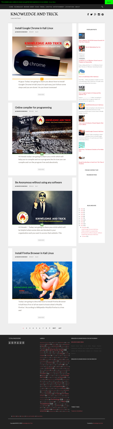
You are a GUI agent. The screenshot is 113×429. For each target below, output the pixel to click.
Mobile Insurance (66, 379)
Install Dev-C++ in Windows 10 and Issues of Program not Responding (90, 61)
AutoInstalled (49, 346)
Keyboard (59, 375)
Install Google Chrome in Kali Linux (34, 28)
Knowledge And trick (98, 423)
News (46, 382)
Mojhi (42, 381)
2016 (82, 220)
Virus (42, 407)
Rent (54, 388)
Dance (62, 355)
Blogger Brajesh (53, 347)
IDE (42, 371)
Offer (53, 382)
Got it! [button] (109, 2)
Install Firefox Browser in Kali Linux (34, 253)
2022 (82, 209)
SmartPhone (42, 393)
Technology (18, 7)
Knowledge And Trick (34, 14)
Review (26, 7)
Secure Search (61, 390)
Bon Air (64, 347)
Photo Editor (47, 384)
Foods (57, 364)
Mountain (47, 381)
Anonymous (42, 344)
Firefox (41, 364)
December (84, 227)
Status (54, 395)
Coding (61, 353)
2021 (82, 210)
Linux (67, 377)
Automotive (63, 346)
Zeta (62, 411)
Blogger (46, 347)
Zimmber (66, 411)
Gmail (60, 366)
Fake (56, 362)
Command (67, 353)
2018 (82, 216)
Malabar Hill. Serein (51, 379)
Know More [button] (52, 2)
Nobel (49, 382)
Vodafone (56, 407)
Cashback (47, 353)
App (58, 344)
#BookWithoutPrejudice (44, 342)
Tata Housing (42, 399)
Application (67, 344)
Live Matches (69, 7)
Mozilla (51, 381)
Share (52, 392)
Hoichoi (42, 370)
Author (13, 416)
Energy (66, 359)
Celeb (52, 353)
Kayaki (54, 375)
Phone (68, 382)
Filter (62, 362)
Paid (65, 382)
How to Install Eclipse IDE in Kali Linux (88, 76)
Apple (62, 344)
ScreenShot (43, 390)
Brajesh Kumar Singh (21, 32)
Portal (52, 386)
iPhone (58, 373)
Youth (59, 411)
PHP (58, 384)
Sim (64, 392)
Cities (56, 353)
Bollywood (59, 347)
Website (47, 409)
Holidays (48, 370)
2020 (82, 212)
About (77, 7)
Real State (49, 388)
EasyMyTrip (47, 359)
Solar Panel (49, 395)
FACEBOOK (50, 362)
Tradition (47, 401)
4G (51, 342)
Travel (42, 7)
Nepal (64, 381)
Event (32, 7)
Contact (22, 416)
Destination (42, 357)
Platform (43, 386)
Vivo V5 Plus (50, 407)
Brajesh (43, 350)
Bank (68, 346)
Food (37, 7)
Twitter (46, 405)
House (56, 370)
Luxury (41, 379)
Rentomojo (58, 388)
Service (43, 392)
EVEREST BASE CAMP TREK (64, 361)
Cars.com (65, 351)
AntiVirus (54, 344)
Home (11, 7)
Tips (69, 399)
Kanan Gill (50, 375)
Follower (53, 364)
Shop (55, 392)
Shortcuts (60, 392)
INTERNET (43, 373)
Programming (59, 386)
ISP (64, 373)
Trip (54, 403)
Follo (49, 364)
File (59, 362)
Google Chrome (66, 366)
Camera (56, 351)
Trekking (57, 401)
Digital (56, 357)
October (84, 236)
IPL (62, 373)
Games (51, 366)
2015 (82, 222)
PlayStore (48, 386)
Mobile (58, 379)
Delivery (66, 355)
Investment (51, 373)
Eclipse (52, 359)
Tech (47, 399)
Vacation (65, 405)
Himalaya (68, 368)
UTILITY (58, 405)
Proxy (44, 388)
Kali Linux (44, 375)
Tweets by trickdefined (76, 411)
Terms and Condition (30, 416)
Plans (68, 384)
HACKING (49, 368)
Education (57, 359)
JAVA (68, 373)
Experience (43, 362)
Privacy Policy (39, 416)
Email (62, 359)
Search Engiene (54, 390)
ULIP (51, 405)
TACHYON (52, 397)
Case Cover (42, 353)
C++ (48, 351)
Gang (56, 366)
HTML (68, 370)
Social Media (49, 393)
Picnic (61, 384)
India (45, 371)
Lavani (48, 377)
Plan (65, 384)
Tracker (42, 401)
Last (59, 328)
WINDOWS (43, 411)
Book (68, 347)
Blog (42, 347)
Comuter (48, 355)
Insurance (63, 371)
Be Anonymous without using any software (38, 182)
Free (61, 364)
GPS (41, 368)
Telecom (65, 399)
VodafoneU (62, 407)
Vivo (46, 407)
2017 (82, 218)
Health (63, 368)
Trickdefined (45, 404)
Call (52, 351)
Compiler (42, 355)
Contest (53, 355)
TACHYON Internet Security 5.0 (62, 397)
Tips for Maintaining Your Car (92, 47)
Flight (45, 364)
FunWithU (42, 366)
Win (67, 409)
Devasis (52, 357)
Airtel (67, 342)
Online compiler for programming (33, 107)
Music (60, 381)
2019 (82, 214)
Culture (58, 355)
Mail (45, 379)
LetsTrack (53, 377)
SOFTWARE (57, 393)
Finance (66, 362)
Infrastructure (50, 371)
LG (57, 377)
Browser (42, 351)
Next (54, 328)
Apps (42, 346)
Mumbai (56, 381)
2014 (82, 223)
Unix (54, 405)
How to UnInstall (62, 370)
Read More (41, 94)
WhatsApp (54, 409)
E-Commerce (62, 357)
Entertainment (58, 7)
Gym (44, 368)
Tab (47, 397)
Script (48, 390)
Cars (60, 352)
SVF (64, 395)
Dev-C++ (47, 357)
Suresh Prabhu (59, 395)
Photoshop (54, 384)
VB (68, 405)
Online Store (59, 383)
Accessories (55, 342)
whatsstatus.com (61, 409)
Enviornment (50, 361)
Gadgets (47, 366)
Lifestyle (49, 7)
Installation (57, 371)
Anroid (48, 344)
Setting (47, 392)
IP (55, 373)
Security (67, 390)
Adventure (62, 342)
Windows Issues (52, 411)
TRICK (63, 401)
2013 (82, 225)
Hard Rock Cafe (57, 368)
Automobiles (56, 346)
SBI (69, 388)
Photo (42, 384)
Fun (65, 364)
